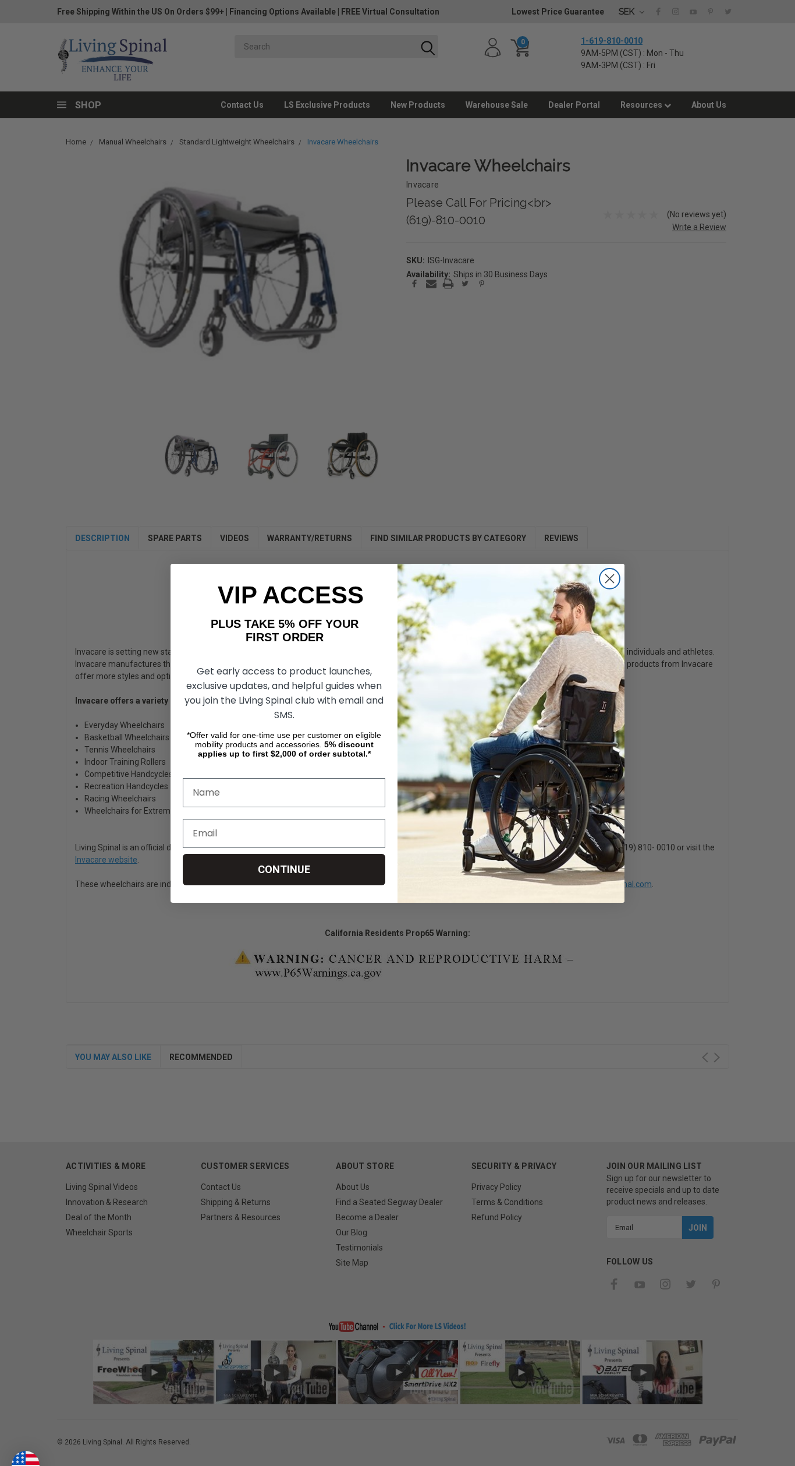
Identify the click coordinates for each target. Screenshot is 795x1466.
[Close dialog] (609, 578)
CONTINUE (284, 869)
